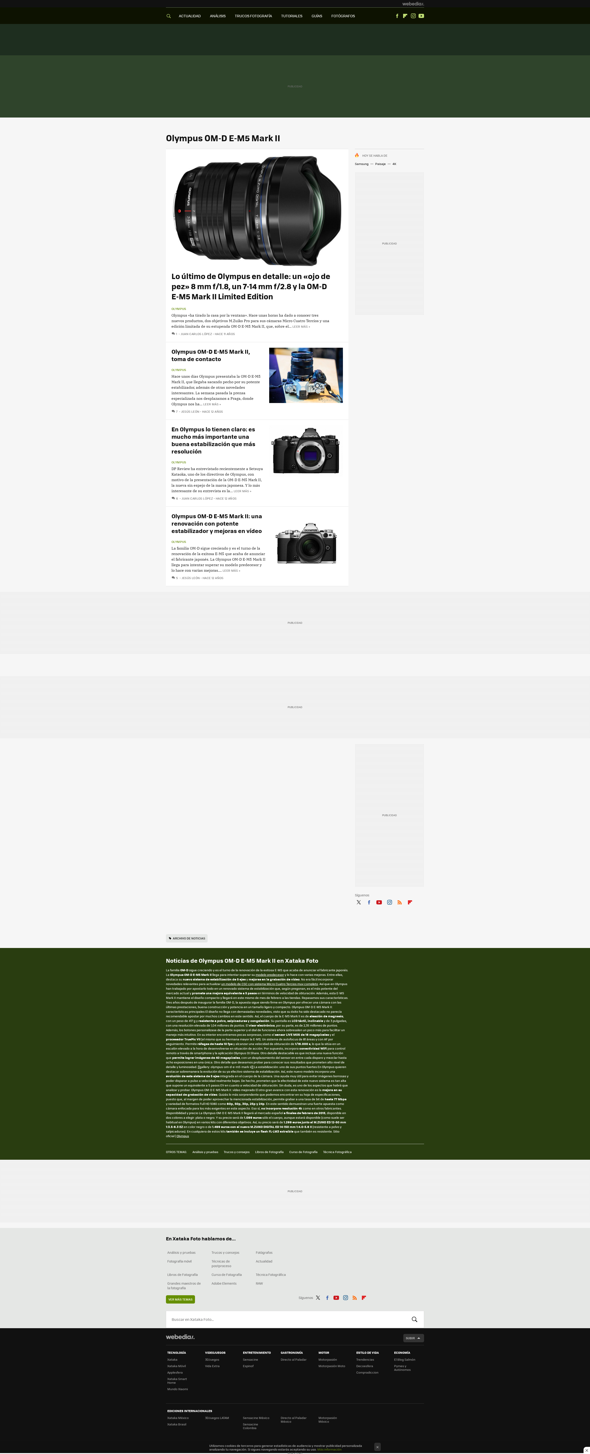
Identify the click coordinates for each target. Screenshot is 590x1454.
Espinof (248, 1366)
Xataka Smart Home (177, 1381)
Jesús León (190, 411)
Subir (410, 1338)
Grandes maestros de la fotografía (184, 1285)
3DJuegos (212, 1359)
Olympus (178, 309)
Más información (329, 1449)
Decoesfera (364, 1366)
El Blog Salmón (404, 1359)
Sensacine (250, 1359)
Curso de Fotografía (303, 1152)
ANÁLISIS (218, 15)
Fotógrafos (264, 1252)
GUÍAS (317, 15)
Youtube (421, 16)
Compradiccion (367, 1372)
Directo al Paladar (294, 1359)
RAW (259, 1283)
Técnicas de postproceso (221, 1263)
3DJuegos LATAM (217, 1418)
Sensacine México (256, 1418)
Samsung (362, 164)
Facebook (397, 16)
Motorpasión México (328, 1420)
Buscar (414, 1319)
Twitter (358, 901)
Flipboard (405, 16)
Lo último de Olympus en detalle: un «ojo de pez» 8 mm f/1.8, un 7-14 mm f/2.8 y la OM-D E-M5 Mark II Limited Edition (250, 286)
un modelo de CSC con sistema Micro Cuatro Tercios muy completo (269, 984)
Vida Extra (212, 1366)
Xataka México (178, 1418)
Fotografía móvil (179, 1261)
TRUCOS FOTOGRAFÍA (253, 15)
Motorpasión (328, 1359)
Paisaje (380, 164)
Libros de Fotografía (269, 1152)
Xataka (172, 1359)
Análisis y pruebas (205, 1152)
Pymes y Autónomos (402, 1368)
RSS (399, 901)
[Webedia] (413, 3)
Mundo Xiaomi (177, 1389)
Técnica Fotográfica (337, 1152)
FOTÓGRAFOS (343, 15)
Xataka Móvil (176, 1366)
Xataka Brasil (176, 1424)
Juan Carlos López (196, 334)
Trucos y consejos (237, 1152)
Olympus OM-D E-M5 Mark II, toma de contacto (210, 355)
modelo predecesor (270, 974)
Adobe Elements (224, 1283)
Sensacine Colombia (250, 1426)
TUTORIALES (291, 15)
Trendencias (365, 1359)
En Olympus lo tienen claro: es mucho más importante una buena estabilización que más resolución (213, 440)
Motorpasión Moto (332, 1366)
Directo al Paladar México (294, 1420)
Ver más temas (180, 1299)
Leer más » (301, 326)
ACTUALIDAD (190, 15)
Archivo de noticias (189, 938)
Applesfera (175, 1372)
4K (394, 164)
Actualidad (264, 1261)
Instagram (413, 16)
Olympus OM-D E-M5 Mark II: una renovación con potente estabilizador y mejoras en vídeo (216, 523)
